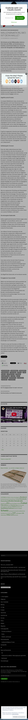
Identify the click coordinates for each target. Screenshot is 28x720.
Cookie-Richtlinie (15, 714)
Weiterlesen (14, 22)
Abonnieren (20, 18)
